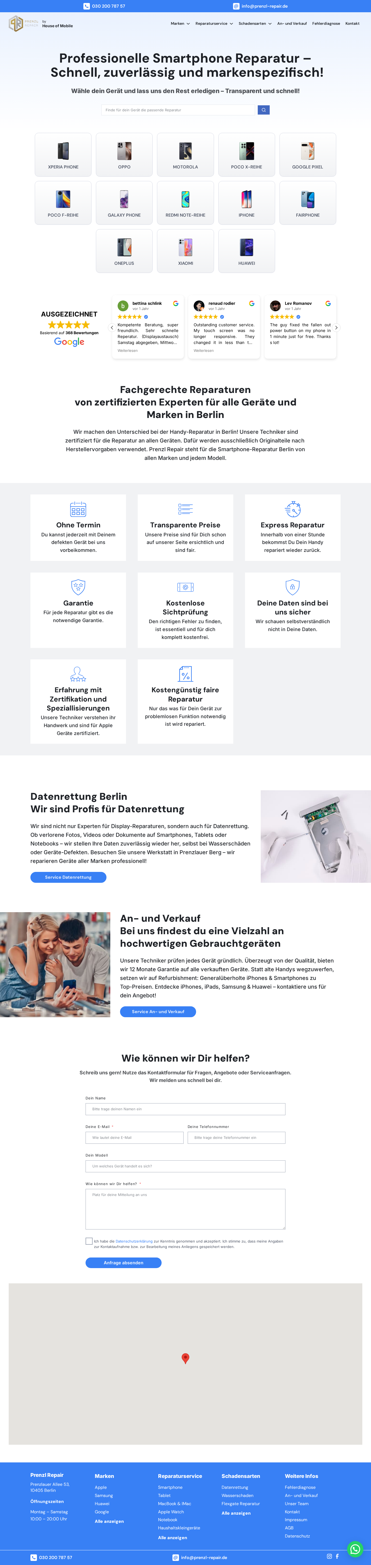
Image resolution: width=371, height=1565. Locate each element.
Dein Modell (97, 1155)
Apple (101, 1487)
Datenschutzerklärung (134, 1241)
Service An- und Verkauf (158, 1011)
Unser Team (297, 1503)
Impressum (296, 1519)
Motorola (185, 167)
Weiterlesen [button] (128, 350)
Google (102, 1511)
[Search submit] (264, 110)
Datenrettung (235, 1487)
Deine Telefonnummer (208, 1126)
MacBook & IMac (174, 1503)
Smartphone (170, 1487)
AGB (289, 1527)
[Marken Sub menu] (188, 24)
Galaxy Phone (124, 215)
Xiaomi (185, 263)
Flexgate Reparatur (241, 1503)
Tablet (164, 1495)
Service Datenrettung (68, 877)
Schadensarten (252, 23)
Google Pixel (307, 167)
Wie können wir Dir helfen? (111, 1184)
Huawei (246, 263)
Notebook (167, 1519)
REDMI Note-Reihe (185, 215)
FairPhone (308, 215)
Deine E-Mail (97, 1126)
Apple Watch (171, 1511)
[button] (336, 328)
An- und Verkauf (292, 23)
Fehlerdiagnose (326, 23)
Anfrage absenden (123, 1262)
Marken (177, 23)
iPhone (246, 215)
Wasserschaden (237, 1495)
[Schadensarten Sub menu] (270, 24)
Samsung (104, 1495)
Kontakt (352, 23)
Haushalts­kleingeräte (179, 1527)
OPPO (124, 167)
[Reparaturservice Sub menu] (231, 24)
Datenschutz (297, 1536)
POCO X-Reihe (246, 167)
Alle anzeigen (109, 1521)
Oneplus (124, 263)
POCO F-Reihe (63, 215)
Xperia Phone (63, 167)
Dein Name (96, 1098)
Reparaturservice (211, 23)
